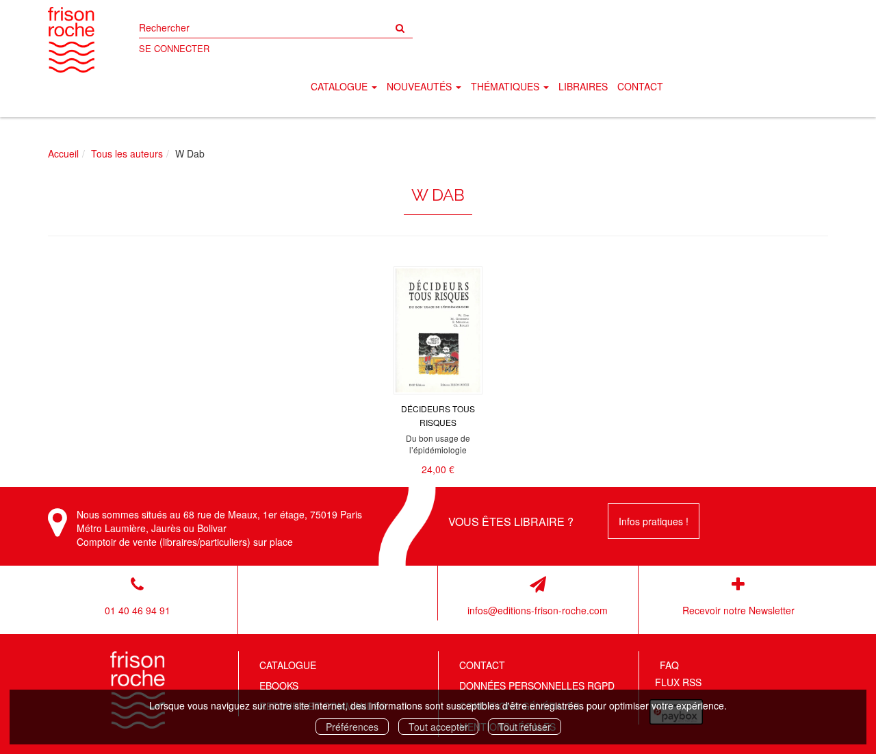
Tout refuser (524, 726)
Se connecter (174, 48)
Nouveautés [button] (420, 86)
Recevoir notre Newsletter (738, 610)
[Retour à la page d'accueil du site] (71, 40)
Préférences (352, 726)
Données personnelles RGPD (537, 685)
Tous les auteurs (127, 153)
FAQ (669, 665)
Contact (640, 86)
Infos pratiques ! (653, 521)
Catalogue (287, 665)
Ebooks (278, 685)
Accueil (63, 153)
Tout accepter (438, 726)
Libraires (583, 86)
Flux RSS (678, 682)
